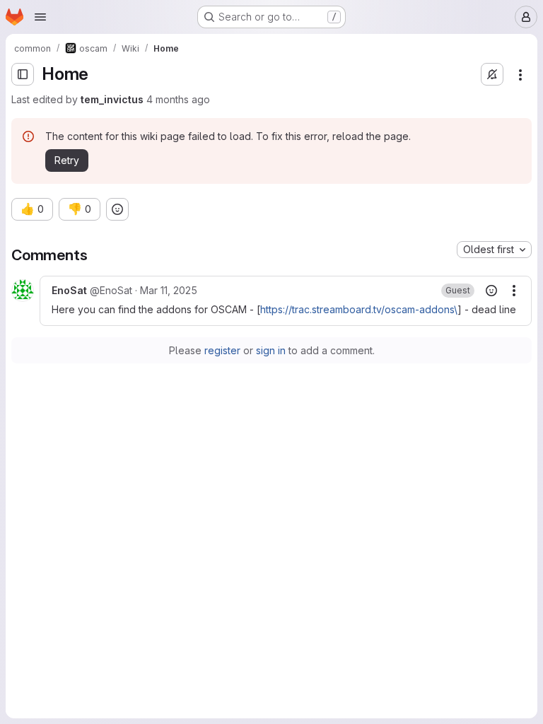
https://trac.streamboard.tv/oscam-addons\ (358, 309)
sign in (271, 350)
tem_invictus (112, 99)
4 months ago (178, 99)
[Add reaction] (117, 209)
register (222, 350)
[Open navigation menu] (40, 17)
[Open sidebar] (22, 74)
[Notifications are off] (492, 74)
